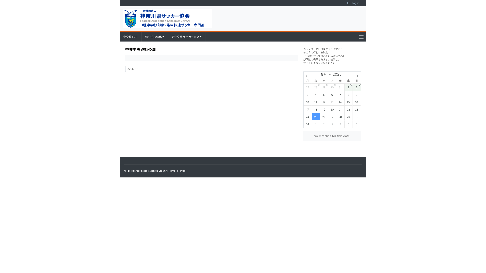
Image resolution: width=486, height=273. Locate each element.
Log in (355, 3)
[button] (361, 37)
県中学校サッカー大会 (185, 36)
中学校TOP (130, 36)
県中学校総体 (153, 36)
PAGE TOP (472, 261)
